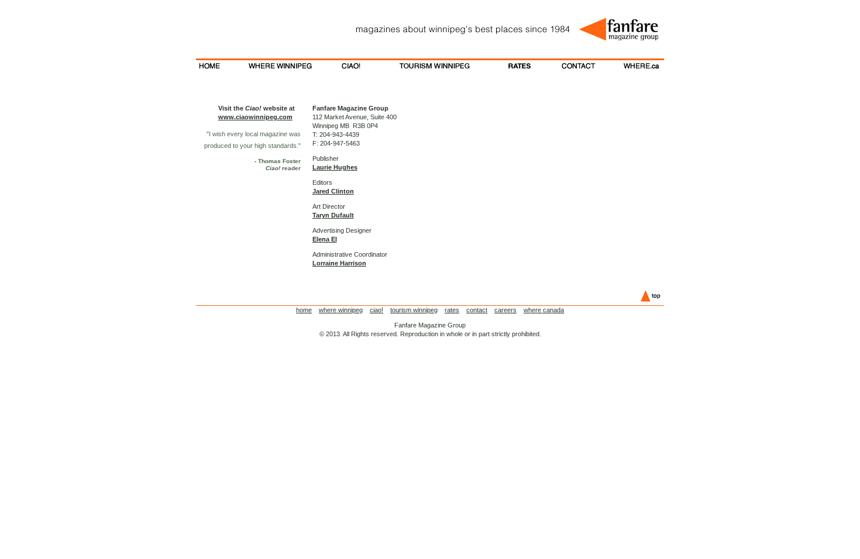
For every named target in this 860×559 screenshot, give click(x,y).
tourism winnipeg (414, 309)
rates (452, 309)
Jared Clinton (333, 191)
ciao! (376, 309)
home (304, 309)
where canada (544, 309)
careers (505, 309)
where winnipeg (341, 309)
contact (476, 309)
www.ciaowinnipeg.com (255, 116)
